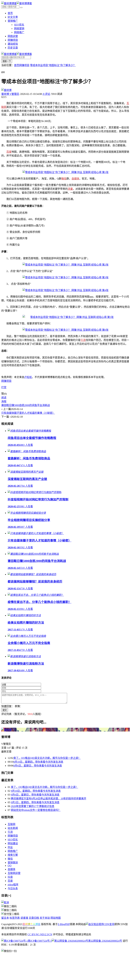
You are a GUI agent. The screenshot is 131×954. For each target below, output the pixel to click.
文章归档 (34, 917)
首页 (10, 13)
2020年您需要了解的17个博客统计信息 (32, 806)
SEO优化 (19, 24)
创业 (10, 847)
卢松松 (28, 377)
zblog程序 (13, 884)
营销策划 (13, 862)
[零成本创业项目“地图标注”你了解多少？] (65, 172)
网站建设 (13, 843)
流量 (70, 188)
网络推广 (19, 32)
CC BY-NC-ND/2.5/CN (39, 934)
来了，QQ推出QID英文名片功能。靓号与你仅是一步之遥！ (47, 758)
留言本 (5, 917)
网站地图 (55, 917)
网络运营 (13, 36)
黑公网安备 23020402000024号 (105, 940)
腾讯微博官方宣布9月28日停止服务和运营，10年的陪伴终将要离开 (48, 798)
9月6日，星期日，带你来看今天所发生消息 (37, 765)
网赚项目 (13, 40)
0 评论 (46, 94)
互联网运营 (14, 873)
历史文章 (13, 47)
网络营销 (19, 28)
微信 (63, 178)
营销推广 (13, 20)
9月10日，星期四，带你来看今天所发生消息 (38, 761)
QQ (10, 865)
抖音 (10, 877)
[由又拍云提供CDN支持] (100, 924)
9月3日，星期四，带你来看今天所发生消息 (35, 802)
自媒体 (75, 178)
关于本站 (45, 917)
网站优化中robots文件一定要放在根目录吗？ (36, 810)
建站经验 (13, 43)
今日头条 (13, 888)
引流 (83, 340)
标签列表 (15, 917)
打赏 (3, 387)
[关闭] (5, 902)
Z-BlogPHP (64, 924)
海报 (3, 401)
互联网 (11, 824)
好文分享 (13, 17)
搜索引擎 (13, 855)
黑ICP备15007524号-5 (40, 940)
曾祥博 (10, 94)
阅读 (3, 397)
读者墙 (24, 917)
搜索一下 (7, 61)
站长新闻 (13, 828)
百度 (9, 151)
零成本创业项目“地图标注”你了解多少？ (53, 65)
